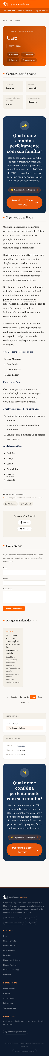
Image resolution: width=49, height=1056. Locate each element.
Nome (5, 568)
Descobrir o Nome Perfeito (25, 202)
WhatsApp (12, 504)
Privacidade (8, 1003)
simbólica (8, 331)
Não (26, 529)
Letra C (12, 20)
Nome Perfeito (9, 941)
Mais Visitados (9, 950)
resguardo (22, 331)
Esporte (9, 632)
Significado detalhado (17, 728)
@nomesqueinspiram (17, 1031)
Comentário (7, 589)
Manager (16, 358)
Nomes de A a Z (10, 945)
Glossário (7, 974)
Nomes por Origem (11, 960)
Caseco (10, 474)
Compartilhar (30, 60)
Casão (10, 463)
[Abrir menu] (43, 4)
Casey (40, 697)
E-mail (5, 578)
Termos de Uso (9, 1008)
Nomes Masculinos (11, 970)
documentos (29, 299)
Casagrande (24, 697)
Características (14, 724)
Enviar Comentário (14, 608)
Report (15, 374)
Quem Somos (9, 988)
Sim (26, 522)
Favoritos (7, 955)
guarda (7, 299)
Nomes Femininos (10, 965)
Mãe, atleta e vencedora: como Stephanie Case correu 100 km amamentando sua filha (13, 644)
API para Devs (9, 998)
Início (5, 20)
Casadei (14, 697)
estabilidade (28, 247)
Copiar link (27, 504)
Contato (6, 993)
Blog (5, 936)
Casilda (22, 702)
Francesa (14, 54)
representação (33, 327)
